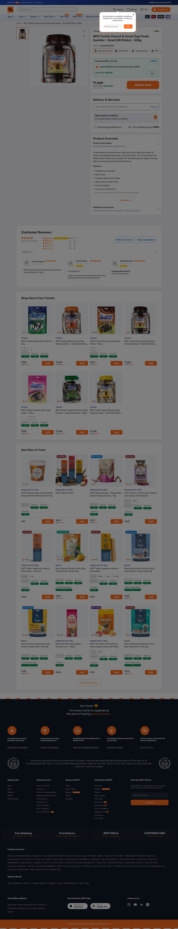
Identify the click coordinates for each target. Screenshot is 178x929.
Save (128, 26)
